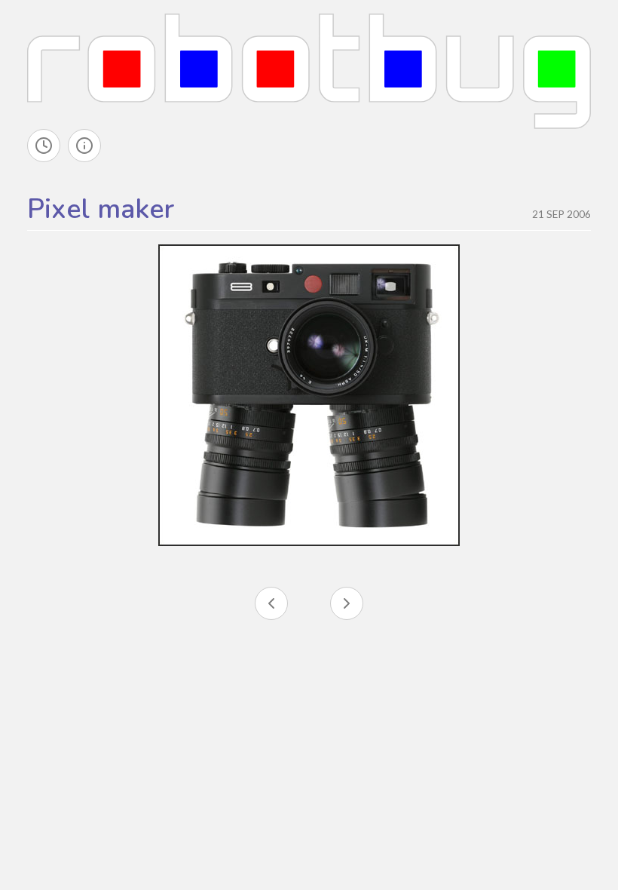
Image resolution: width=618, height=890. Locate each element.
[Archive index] (43, 145)
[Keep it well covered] (346, 603)
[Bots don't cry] (271, 603)
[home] (309, 69)
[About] (84, 145)
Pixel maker (100, 209)
